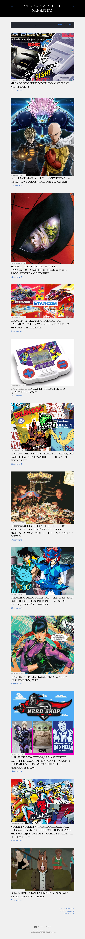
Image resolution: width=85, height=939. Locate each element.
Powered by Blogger (44, 927)
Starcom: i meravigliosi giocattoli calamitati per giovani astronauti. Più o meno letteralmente (40, 324)
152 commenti (17, 90)
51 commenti (16, 331)
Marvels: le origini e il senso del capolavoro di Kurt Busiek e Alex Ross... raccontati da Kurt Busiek (39, 270)
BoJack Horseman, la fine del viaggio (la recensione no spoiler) (40, 894)
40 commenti (16, 841)
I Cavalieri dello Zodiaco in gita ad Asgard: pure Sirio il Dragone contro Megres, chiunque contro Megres (42, 601)
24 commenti (16, 771)
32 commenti (16, 277)
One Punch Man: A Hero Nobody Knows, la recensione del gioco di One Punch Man (40, 179)
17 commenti (16, 900)
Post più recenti (66, 909)
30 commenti (16, 608)
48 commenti (16, 396)
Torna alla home (65, 25)
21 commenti (16, 684)
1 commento (16, 185)
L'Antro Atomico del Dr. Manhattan (42, 8)
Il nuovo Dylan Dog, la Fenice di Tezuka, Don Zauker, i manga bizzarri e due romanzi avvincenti (42, 457)
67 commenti (16, 540)
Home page (69, 913)
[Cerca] (73, 6)
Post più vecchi (67, 911)
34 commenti (16, 464)
